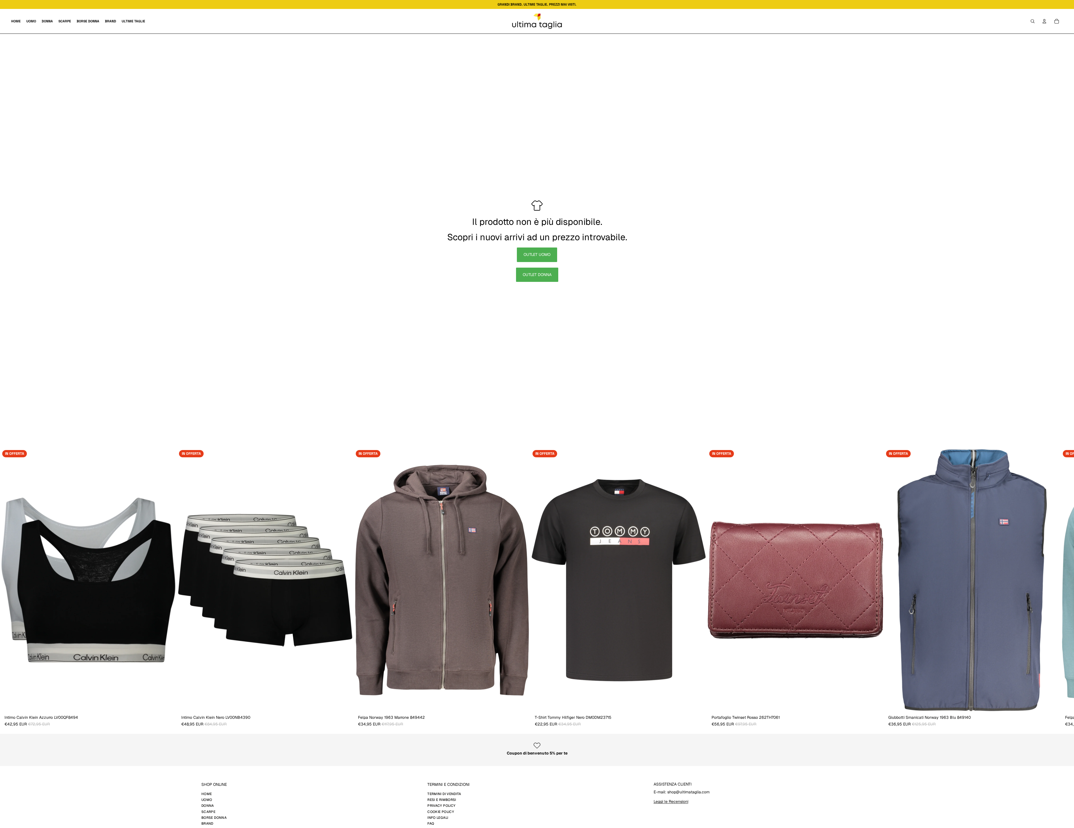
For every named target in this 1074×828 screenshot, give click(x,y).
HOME (206, 794)
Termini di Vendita (444, 794)
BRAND (207, 823)
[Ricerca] (1032, 21)
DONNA (207, 805)
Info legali (437, 817)
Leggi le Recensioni (671, 801)
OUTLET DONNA (537, 274)
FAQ (430, 823)
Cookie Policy (440, 812)
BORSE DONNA (214, 817)
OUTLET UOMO (537, 254)
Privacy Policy (441, 805)
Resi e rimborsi (441, 800)
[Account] (1044, 21)
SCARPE (208, 812)
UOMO (206, 800)
